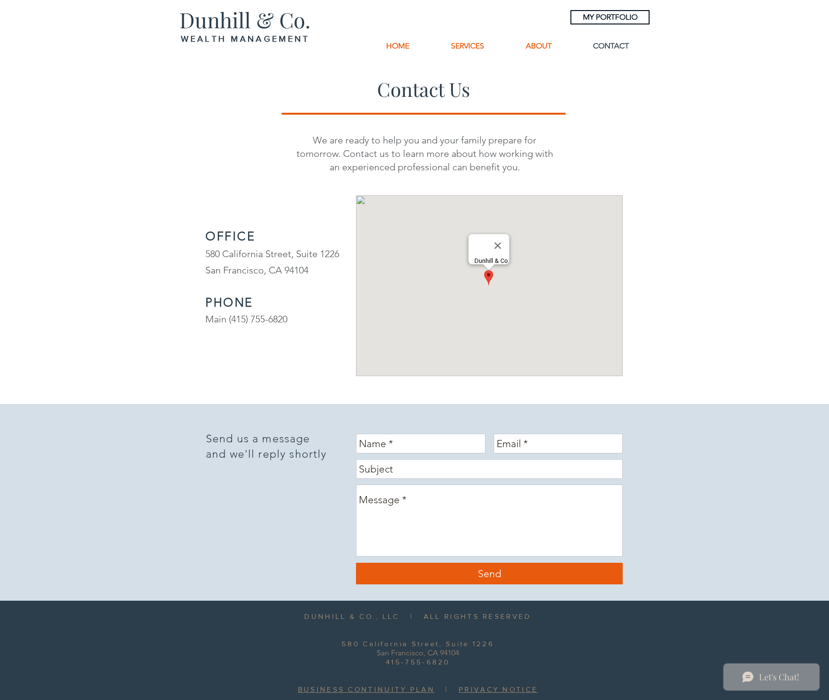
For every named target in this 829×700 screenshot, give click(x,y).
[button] (467, 45)
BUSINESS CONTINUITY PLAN (366, 689)
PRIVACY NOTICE (498, 689)
